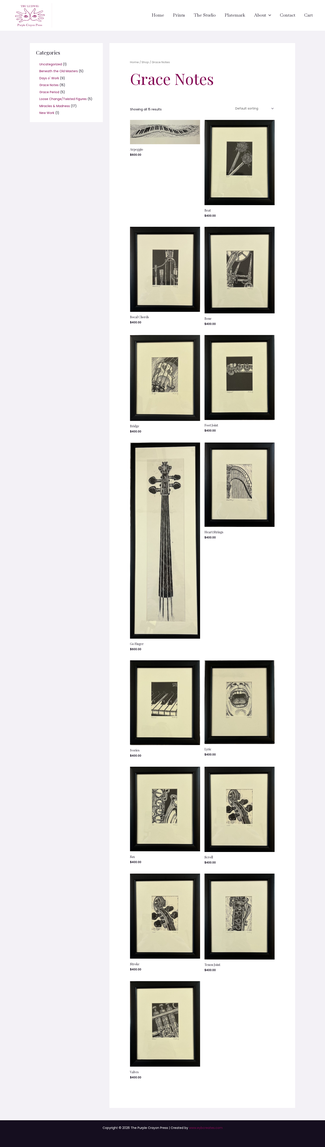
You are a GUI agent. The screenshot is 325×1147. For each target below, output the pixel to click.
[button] (268, 15)
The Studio (205, 15)
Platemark (235, 15)
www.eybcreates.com (206, 1128)
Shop (145, 62)
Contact (287, 15)
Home (158, 15)
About (260, 15)
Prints (179, 15)
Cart (308, 15)
